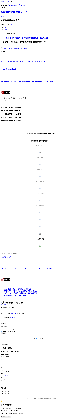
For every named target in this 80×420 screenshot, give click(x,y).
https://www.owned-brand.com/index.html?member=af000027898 (27, 81)
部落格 (6, 29)
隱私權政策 (48, 398)
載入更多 (3, 323)
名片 (5, 31)
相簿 (5, 27)
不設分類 (13, 24)
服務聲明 (55, 398)
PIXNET (28, 398)
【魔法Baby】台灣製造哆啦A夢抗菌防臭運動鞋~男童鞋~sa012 (21, 293)
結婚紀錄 (12, 317)
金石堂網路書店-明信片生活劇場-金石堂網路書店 (17, 288)
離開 (9, 416)
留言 (16, 313)
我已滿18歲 (3, 416)
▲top (2, 320)
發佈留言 (3, 333)
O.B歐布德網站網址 (9, 69)
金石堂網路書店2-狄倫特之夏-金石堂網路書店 (16, 295)
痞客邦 (13, 313)
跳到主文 (3, 16)
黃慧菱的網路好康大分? (14, 12)
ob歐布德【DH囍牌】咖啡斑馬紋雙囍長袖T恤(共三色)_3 (27, 38)
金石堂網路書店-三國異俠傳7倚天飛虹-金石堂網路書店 (19, 290)
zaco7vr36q (3, 304)
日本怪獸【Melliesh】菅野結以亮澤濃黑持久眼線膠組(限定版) (21, 292)
